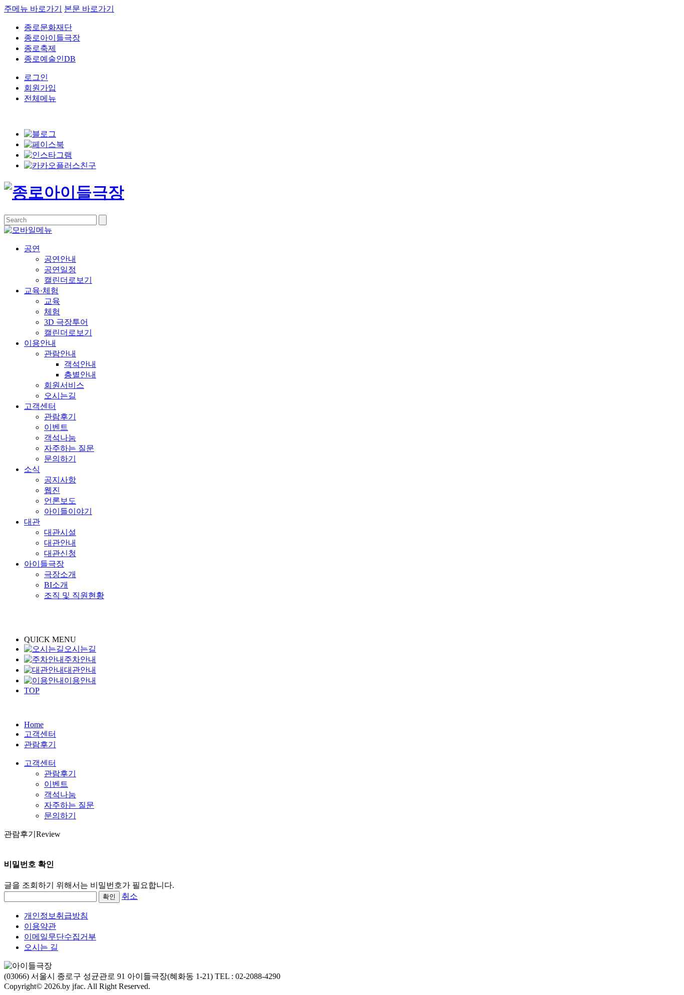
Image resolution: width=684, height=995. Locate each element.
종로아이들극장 (52, 38)
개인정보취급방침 (56, 915)
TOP (32, 690)
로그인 (36, 77)
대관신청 (60, 553)
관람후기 (60, 416)
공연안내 (60, 259)
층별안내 (80, 374)
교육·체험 (41, 290)
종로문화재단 (48, 27)
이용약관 (40, 926)
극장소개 (60, 574)
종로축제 (40, 48)
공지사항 (60, 479)
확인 (109, 896)
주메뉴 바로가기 (33, 9)
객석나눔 (60, 437)
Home (34, 724)
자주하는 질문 (69, 448)
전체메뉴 (40, 98)
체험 (52, 311)
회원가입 (40, 88)
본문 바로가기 (89, 9)
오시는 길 (41, 947)
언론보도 (60, 500)
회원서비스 (64, 385)
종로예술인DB (50, 59)
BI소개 (56, 585)
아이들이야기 (68, 511)
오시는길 (60, 395)
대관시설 (60, 532)
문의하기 (60, 458)
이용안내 (40, 343)
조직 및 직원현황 (74, 595)
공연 (32, 248)
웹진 (52, 490)
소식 (32, 469)
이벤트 (56, 427)
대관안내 (60, 543)
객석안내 (80, 364)
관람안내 (60, 353)
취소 (130, 896)
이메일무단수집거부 (60, 936)
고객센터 (40, 406)
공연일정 (60, 269)
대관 (32, 522)
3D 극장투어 (66, 322)
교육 (52, 301)
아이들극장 (44, 564)
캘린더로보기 (68, 280)
